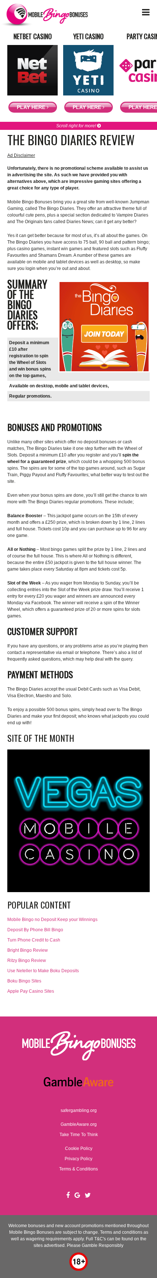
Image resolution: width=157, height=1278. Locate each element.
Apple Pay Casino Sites (30, 991)
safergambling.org (79, 1110)
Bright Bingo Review (27, 950)
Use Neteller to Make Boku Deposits (43, 970)
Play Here (32, 107)
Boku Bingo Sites (24, 981)
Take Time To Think (79, 1134)
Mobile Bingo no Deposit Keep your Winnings (52, 919)
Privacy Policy (78, 1158)
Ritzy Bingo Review (26, 960)
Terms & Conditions (78, 1169)
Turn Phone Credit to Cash (33, 940)
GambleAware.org (79, 1124)
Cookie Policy (78, 1148)
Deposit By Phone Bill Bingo (35, 929)
